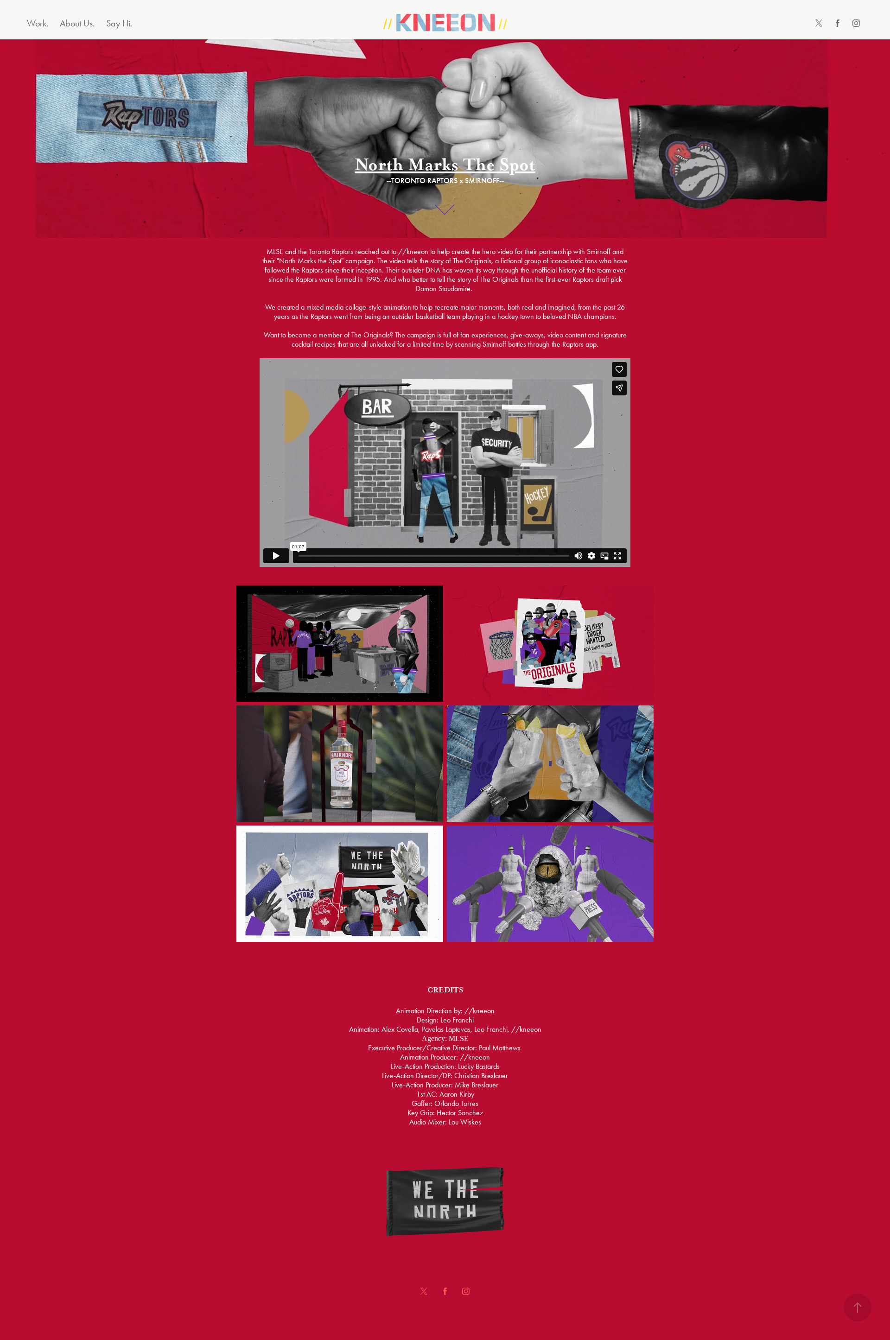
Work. (38, 23)
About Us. (77, 23)
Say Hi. (119, 23)
